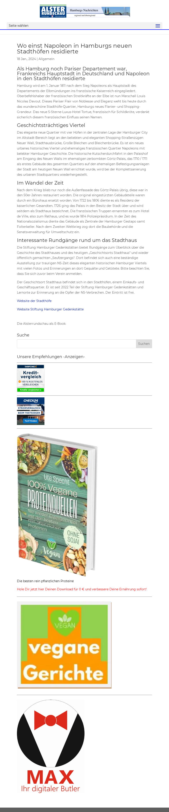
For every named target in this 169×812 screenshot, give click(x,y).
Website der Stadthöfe (34, 301)
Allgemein (46, 59)
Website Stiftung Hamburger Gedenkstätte (50, 309)
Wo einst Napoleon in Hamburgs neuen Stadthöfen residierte (74, 48)
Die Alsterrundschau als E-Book (41, 324)
